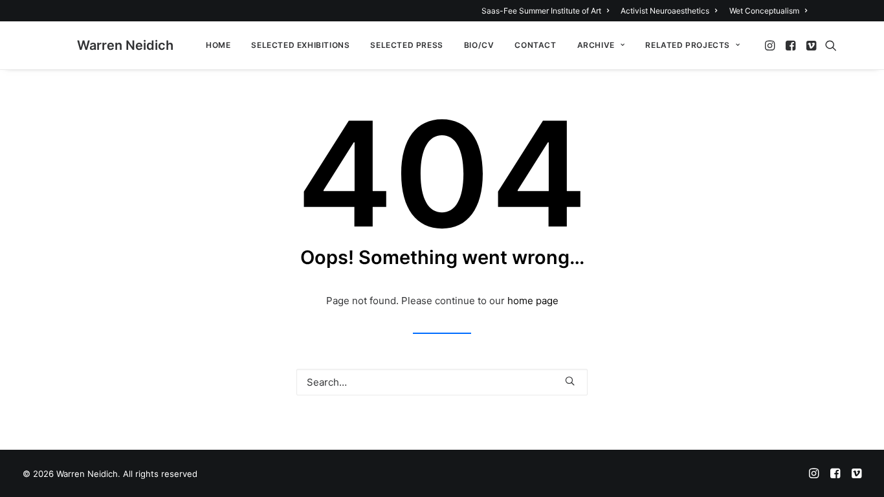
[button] (771, 45)
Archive (596, 45)
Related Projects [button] (687, 45)
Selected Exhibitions (300, 45)
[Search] (442, 382)
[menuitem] (547, 10)
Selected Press (406, 45)
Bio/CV (479, 45)
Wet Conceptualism (764, 11)
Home (218, 45)
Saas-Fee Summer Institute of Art (541, 11)
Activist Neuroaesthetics (665, 11)
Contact (535, 45)
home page (532, 300)
